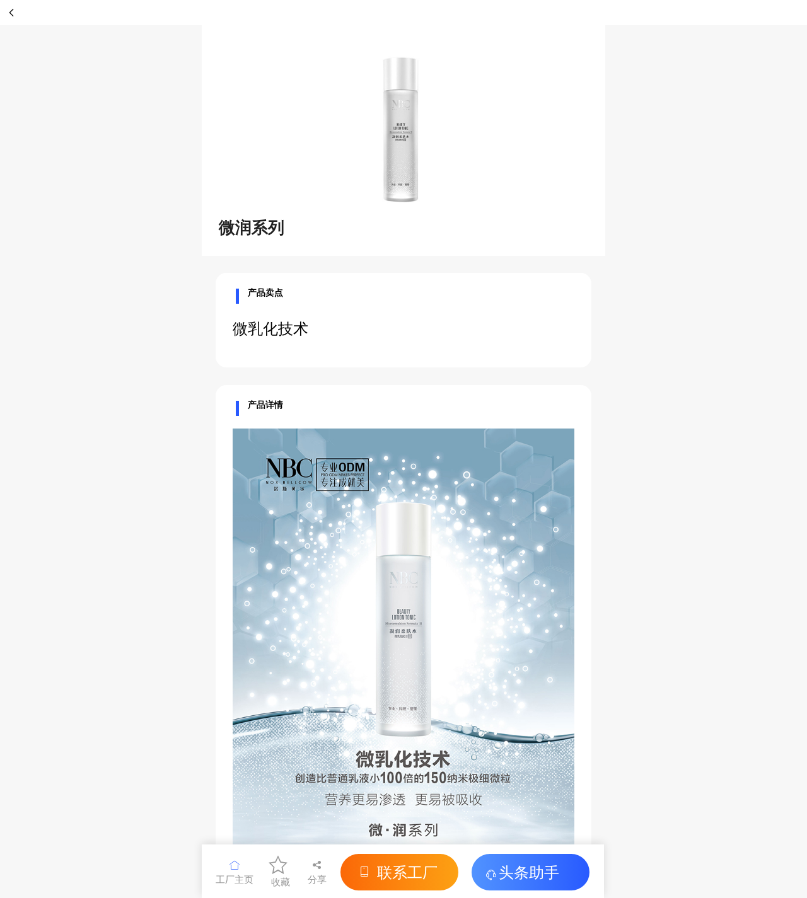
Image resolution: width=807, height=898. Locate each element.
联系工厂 (407, 871)
